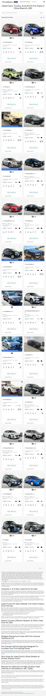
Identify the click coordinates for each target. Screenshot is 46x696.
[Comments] (20, 52)
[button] (21, 29)
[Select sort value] (43, 17)
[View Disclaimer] (14, 52)
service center (29, 661)
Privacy (15, 692)
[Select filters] (41, 17)
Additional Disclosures (20, 692)
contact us (4, 671)
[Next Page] (36, 568)
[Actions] (20, 42)
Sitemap (12, 692)
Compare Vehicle (8, 61)
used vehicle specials (11, 650)
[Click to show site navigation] (44, 2)
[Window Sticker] (42, 52)
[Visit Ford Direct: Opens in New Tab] (31, 693)
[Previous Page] (34, 568)
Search (41, 12)
